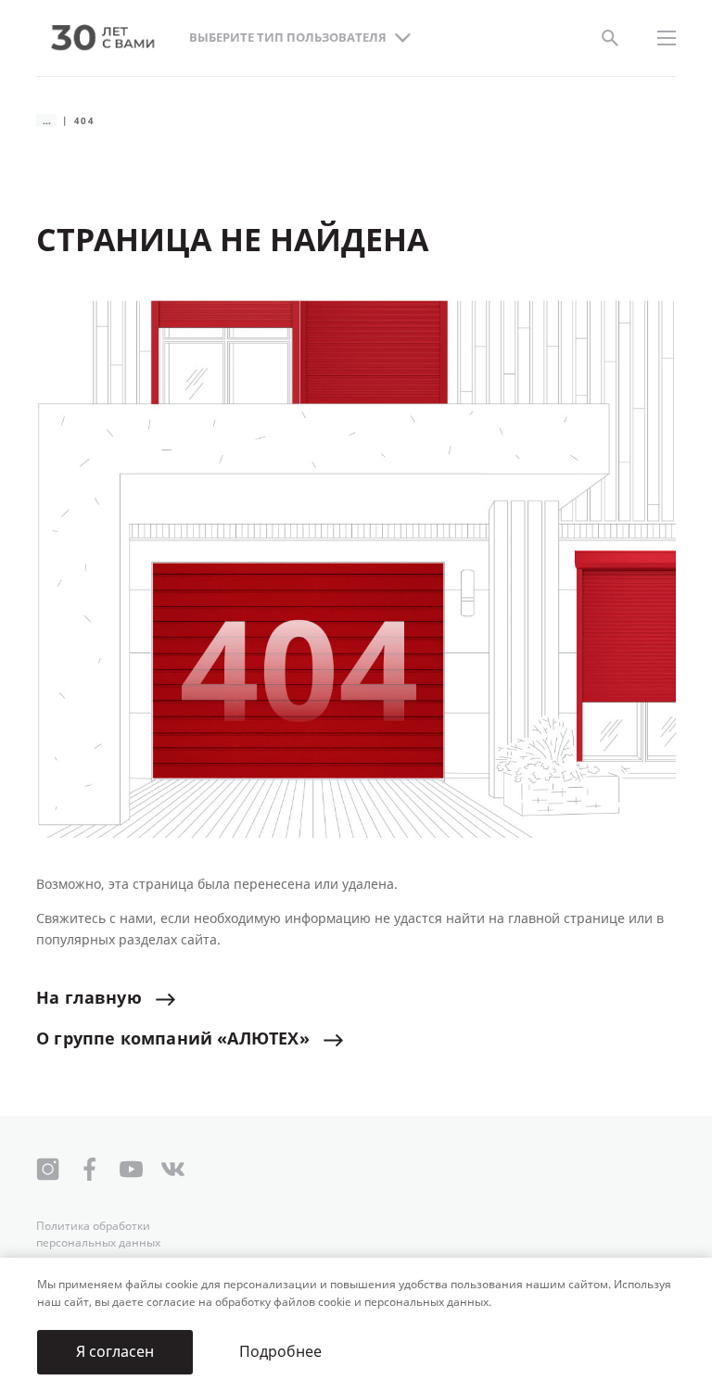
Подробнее (280, 1351)
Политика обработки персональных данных (98, 1234)
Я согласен (115, 1351)
